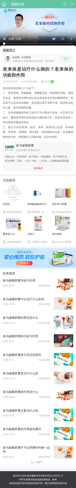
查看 (65, 59)
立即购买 (38, 168)
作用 (26, 88)
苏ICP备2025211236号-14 (49, 475)
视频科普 (17, 4)
